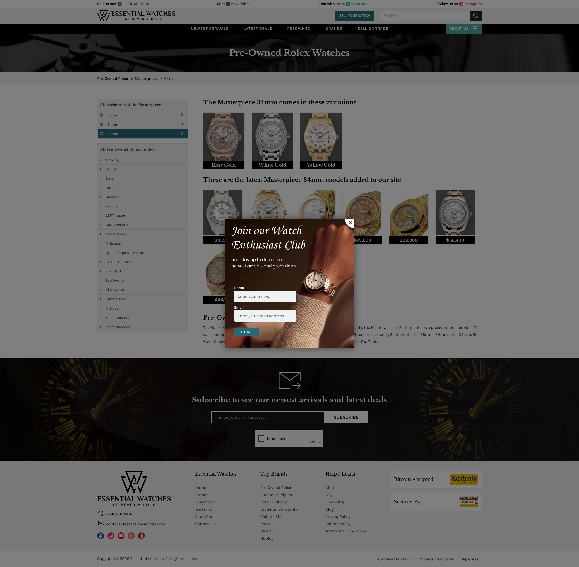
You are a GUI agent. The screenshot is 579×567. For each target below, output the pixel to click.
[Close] (349, 223)
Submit (246, 332)
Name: (239, 288)
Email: (239, 307)
